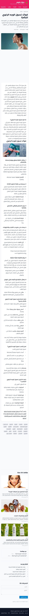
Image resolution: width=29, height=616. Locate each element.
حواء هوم (26, 11)
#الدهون (11, 424)
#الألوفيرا (9, 427)
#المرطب (20, 424)
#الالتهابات (25, 431)
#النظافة (15, 433)
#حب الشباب (5, 424)
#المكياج (25, 424)
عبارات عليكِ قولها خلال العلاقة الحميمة (17, 567)
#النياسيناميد (9, 429)
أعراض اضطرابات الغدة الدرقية (19, 571)
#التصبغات (20, 431)
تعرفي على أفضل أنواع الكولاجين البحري (17, 576)
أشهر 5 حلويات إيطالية (20, 569)
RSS (9, 613)
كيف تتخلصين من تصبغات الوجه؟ (18, 491)
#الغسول (25, 433)
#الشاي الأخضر (15, 427)
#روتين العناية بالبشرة (23, 427)
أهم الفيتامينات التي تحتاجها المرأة (19, 556)
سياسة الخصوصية (14, 613)
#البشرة (16, 424)
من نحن (26, 613)
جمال (9, 7)
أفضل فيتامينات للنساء (21, 516)
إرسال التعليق (23, 597)
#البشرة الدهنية (19, 429)
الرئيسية (25, 7)
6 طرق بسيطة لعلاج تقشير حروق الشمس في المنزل (14, 574)
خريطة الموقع (4, 613)
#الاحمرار (14, 431)
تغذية (14, 7)
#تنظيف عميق (9, 433)
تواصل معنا (21, 613)
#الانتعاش (20, 433)
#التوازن (5, 427)
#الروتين (14, 429)
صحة (19, 7)
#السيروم (5, 431)
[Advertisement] (14, 66)
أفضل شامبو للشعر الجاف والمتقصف (17, 540)
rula (27, 29)
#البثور (10, 431)
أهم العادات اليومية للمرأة (20, 554)
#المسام (25, 429)
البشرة (12, 97)
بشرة (21, 11)
